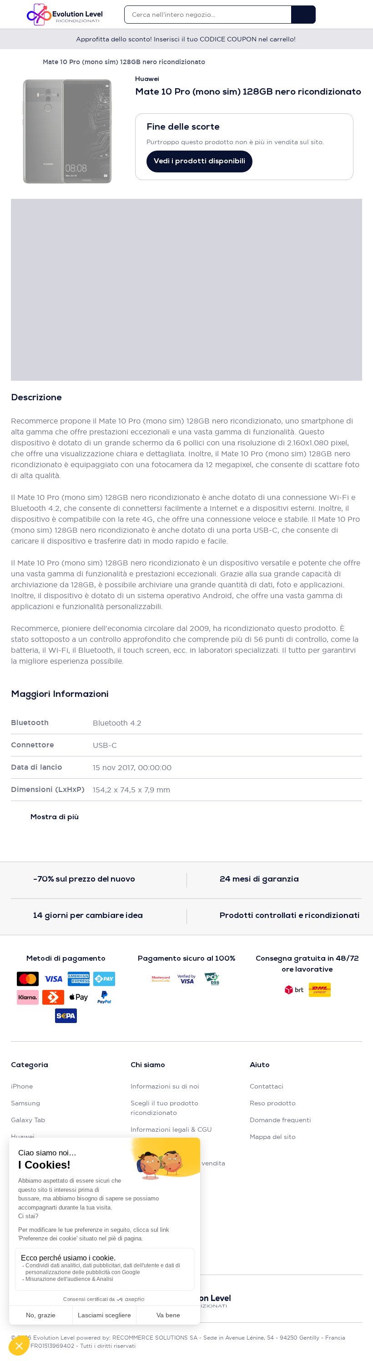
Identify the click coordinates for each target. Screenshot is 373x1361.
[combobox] (208, 14)
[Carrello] (357, 14)
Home (15, 61)
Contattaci (266, 1086)
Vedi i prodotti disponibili (199, 161)
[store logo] (64, 14)
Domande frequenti (280, 1120)
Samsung (25, 1103)
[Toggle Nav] (15, 14)
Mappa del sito (273, 1137)
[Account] (342, 14)
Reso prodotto (273, 1103)
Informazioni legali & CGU (171, 1129)
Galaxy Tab (28, 1120)
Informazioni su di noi (165, 1086)
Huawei (23, 1137)
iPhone (22, 1086)
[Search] (303, 14)
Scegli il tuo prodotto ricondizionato (164, 1108)
